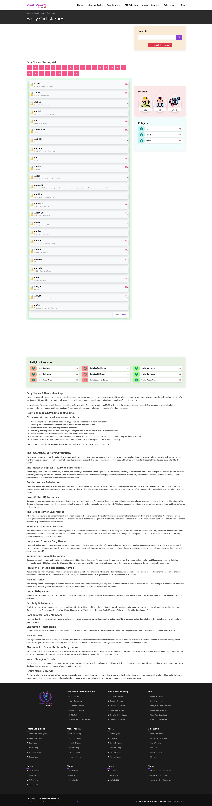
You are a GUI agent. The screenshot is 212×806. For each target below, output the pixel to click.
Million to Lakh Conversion (160, 771)
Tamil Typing (33, 743)
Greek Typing (74, 752)
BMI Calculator (132, 5)
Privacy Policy (49, 802)
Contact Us (39, 802)
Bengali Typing (75, 738)
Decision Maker (156, 752)
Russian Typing (115, 757)
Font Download (156, 701)
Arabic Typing (115, 733)
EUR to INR (114, 771)
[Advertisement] (79, 43)
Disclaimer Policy (62, 802)
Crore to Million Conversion (161, 780)
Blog (183, 5)
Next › (124, 314)
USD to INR (73, 780)
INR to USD (73, 715)
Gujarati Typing (116, 743)
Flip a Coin (154, 747)
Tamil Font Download (158, 715)
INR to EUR (114, 775)
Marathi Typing (75, 733)
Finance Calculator (76, 710)
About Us (29, 802)
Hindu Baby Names (117, 710)
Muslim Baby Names (117, 720)
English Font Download (159, 710)
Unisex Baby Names (117, 706)
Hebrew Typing (115, 752)
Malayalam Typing (94, 5)
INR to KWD (73, 775)
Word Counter (156, 743)
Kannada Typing (35, 752)
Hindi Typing (33, 747)
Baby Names (39, 13)
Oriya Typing (74, 747)
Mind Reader (34, 771)
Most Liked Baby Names (159, 45)
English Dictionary (157, 696)
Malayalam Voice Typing (38, 733)
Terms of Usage (75, 802)
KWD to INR (114, 780)
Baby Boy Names (116, 696)
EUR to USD (33, 780)
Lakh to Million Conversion (79, 720)
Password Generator (158, 738)
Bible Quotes (34, 775)
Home (80, 5)
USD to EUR (33, 785)
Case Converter (114, 5)
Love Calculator (156, 733)
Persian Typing (115, 747)
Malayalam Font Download (160, 706)
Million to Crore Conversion (161, 775)
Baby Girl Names (116, 701)
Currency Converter (151, 5)
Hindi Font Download (158, 720)
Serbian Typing (75, 757)
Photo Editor (155, 757)
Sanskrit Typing (75, 743)
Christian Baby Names (118, 715)
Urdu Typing (114, 738)
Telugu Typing (34, 757)
